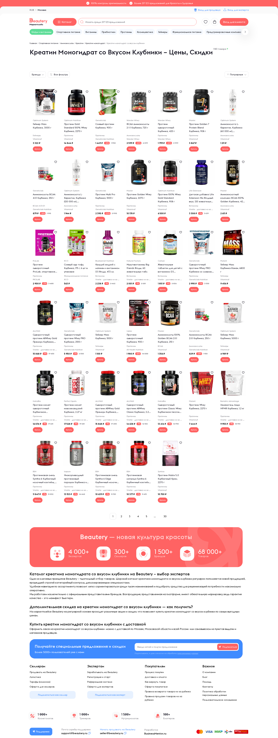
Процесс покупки (154, 672)
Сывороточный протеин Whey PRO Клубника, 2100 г (74, 338)
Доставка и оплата (156, 677)
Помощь (206, 681)
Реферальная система (99, 681)
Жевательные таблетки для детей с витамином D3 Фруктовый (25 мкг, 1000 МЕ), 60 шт (170, 271)
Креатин (79, 43)
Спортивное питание (48, 43)
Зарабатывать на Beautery (102, 672)
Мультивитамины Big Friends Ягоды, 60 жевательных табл (138, 268)
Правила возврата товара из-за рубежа (168, 691)
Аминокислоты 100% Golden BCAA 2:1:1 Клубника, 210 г (169, 338)
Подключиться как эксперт (110, 694)
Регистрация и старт (99, 677)
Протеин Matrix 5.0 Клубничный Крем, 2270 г (168, 479)
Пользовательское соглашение (219, 699)
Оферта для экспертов (100, 686)
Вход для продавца (209, 10)
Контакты (207, 686)
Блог (204, 677)
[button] (245, 32)
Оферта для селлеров (42, 686)
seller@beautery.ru (111, 733)
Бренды (36, 74)
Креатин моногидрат (95, 43)
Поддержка (42, 731)
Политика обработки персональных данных (214, 693)
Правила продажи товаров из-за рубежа (163, 698)
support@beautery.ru (74, 733)
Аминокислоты (67, 43)
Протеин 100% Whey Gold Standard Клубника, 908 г (169, 198)
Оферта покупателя (156, 686)
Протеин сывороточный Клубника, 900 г (135, 338)
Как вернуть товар (155, 681)
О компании (209, 672)
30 (165, 516)
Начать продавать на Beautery (117, 729)
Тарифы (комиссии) (40, 681)
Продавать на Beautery (43, 672)
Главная (33, 43)
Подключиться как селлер (52, 694)
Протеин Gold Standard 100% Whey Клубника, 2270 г (75, 128)
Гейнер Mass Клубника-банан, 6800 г (232, 268)
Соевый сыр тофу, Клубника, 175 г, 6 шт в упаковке (76, 268)
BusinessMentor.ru (155, 733)
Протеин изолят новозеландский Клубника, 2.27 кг (73, 408)
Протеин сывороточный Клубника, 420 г (166, 128)
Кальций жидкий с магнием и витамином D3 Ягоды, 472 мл (107, 268)
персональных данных (187, 653)
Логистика (35, 677)
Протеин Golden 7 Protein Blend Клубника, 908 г (199, 128)
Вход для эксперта (238, 10)
